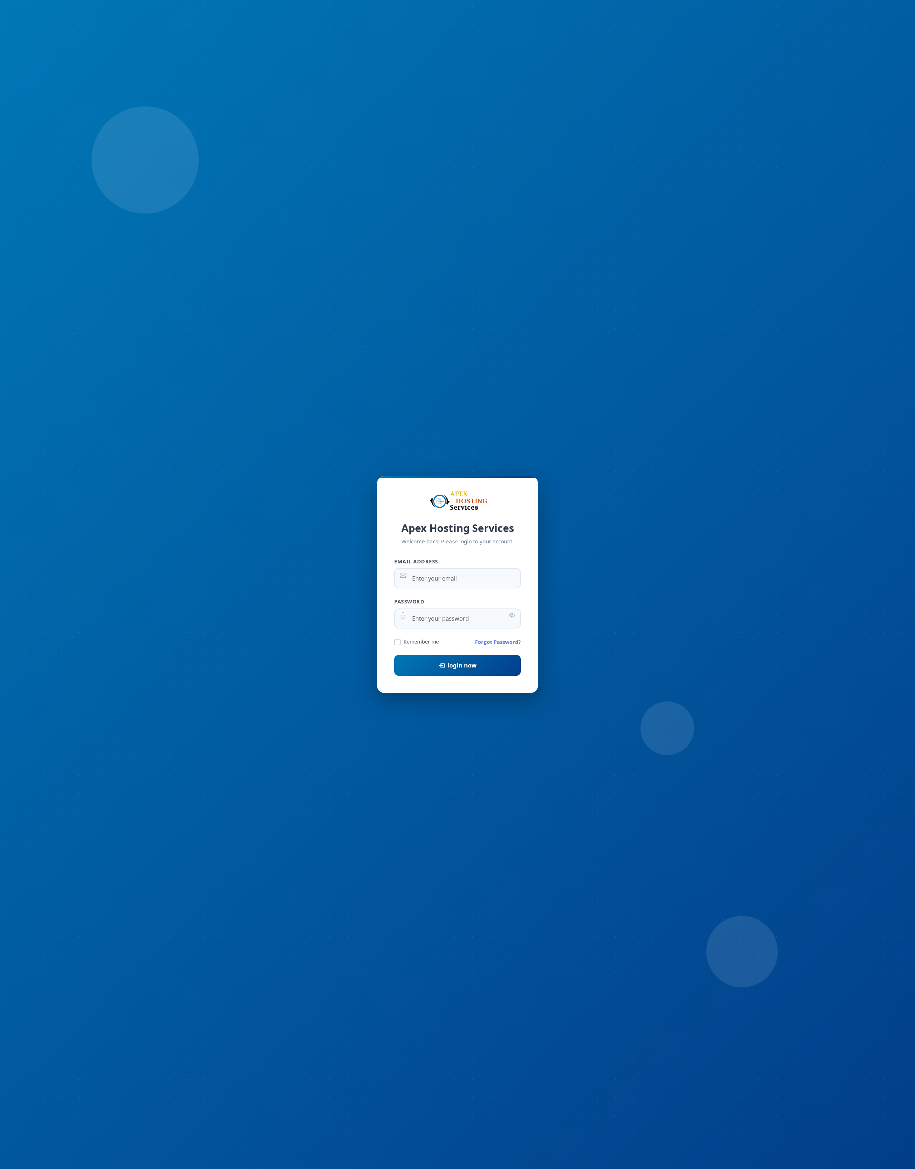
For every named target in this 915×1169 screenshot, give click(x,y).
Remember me (421, 641)
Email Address (416, 561)
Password (409, 601)
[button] (512, 615)
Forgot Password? (498, 642)
